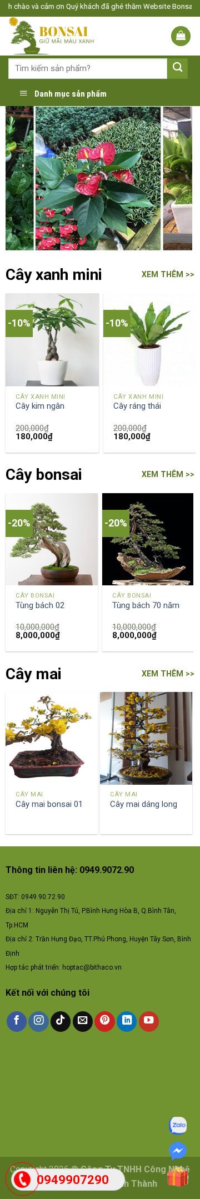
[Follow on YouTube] (149, 1021)
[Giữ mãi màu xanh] (62, 36)
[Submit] (177, 68)
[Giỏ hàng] (181, 36)
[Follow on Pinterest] (104, 1021)
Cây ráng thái (137, 406)
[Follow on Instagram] (38, 1021)
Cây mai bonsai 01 (49, 804)
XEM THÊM (162, 274)
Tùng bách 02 (40, 605)
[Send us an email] (83, 1021)
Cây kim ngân (40, 406)
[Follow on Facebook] (17, 1021)
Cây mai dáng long (143, 804)
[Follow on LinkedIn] (127, 1021)
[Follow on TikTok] (61, 1021)
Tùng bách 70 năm (145, 605)
